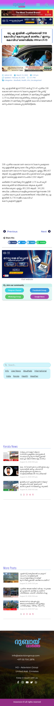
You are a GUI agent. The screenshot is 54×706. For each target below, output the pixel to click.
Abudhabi (17, 80)
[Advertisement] (27, 135)
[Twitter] (31, 682)
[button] (38, 5)
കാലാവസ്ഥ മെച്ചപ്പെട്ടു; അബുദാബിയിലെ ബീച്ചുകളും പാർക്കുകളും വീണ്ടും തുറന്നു (32, 603)
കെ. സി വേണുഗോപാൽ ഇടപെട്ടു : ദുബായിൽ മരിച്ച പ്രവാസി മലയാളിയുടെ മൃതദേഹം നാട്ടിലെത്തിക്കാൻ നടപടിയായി (35, 470)
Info (28, 80)
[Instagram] (22, 682)
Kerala (16, 376)
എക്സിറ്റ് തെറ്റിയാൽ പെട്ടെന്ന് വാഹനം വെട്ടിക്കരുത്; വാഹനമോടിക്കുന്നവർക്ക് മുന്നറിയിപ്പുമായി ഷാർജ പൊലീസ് (34, 576)
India (8, 376)
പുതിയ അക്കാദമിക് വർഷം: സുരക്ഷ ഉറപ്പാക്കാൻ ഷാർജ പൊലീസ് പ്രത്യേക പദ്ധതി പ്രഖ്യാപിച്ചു (35, 590)
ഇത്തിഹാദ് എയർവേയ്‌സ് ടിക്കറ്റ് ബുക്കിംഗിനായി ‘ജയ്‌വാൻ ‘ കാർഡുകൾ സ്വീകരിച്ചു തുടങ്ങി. (34, 484)
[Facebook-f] (18, 682)
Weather (34, 376)
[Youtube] (27, 682)
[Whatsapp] (36, 682)
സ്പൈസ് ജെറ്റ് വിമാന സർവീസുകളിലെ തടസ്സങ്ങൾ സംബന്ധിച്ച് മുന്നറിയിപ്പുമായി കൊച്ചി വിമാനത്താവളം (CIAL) (32, 455)
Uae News (16, 371)
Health (23, 80)
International (40, 371)
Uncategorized (36, 80)
